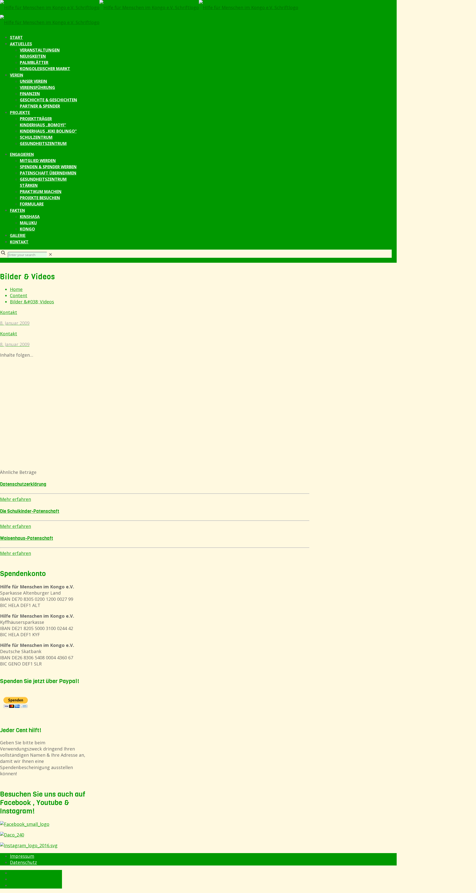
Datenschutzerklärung (23, 484)
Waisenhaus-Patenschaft (26, 538)
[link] (50, 254)
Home (16, 289)
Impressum (22, 856)
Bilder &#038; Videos (32, 302)
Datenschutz (23, 862)
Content (18, 295)
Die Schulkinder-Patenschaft (29, 511)
